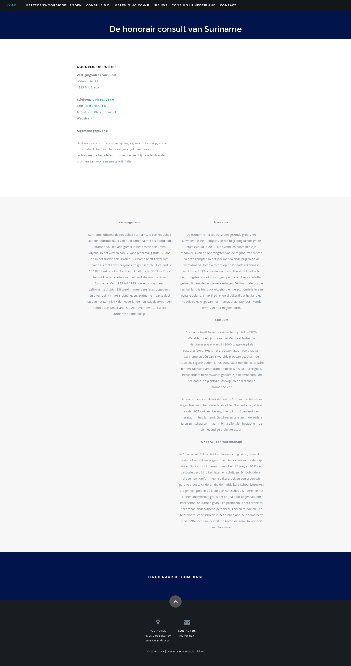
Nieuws (161, 5)
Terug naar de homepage (175, 577)
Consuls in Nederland (194, 5)
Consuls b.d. (98, 5)
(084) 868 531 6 (102, 99)
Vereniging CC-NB (132, 5)
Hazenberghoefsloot (191, 651)
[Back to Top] (175, 601)
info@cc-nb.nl (187, 635)
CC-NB (11, 4)
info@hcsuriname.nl (102, 112)
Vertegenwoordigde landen (54, 5)
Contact (228, 5)
